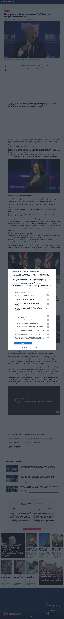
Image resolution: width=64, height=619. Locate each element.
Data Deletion (25, 347)
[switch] (47, 295)
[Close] (53, 271)
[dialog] (32, 309)
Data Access (32, 347)
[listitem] (32, 292)
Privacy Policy (39, 347)
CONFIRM (23, 343)
